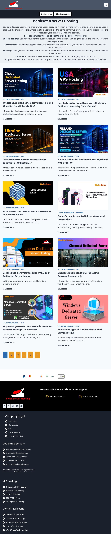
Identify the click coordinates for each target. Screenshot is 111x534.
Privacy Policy (14, 432)
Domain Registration (15, 514)
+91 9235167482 (90, 396)
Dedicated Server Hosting (13, 99)
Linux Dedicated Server (15, 460)
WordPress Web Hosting (17, 530)
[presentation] (28, 82)
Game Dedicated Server (16, 457)
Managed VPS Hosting (15, 501)
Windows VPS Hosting (15, 490)
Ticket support (64, 14)
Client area (47, 14)
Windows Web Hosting (16, 522)
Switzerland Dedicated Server (18, 449)
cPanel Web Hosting (15, 518)
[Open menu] (106, 5)
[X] (9, 406)
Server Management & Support (70, 213)
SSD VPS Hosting (13, 498)
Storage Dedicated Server (17, 453)
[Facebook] (4, 406)
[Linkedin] (17, 406)
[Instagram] (13, 406)
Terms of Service (15, 436)
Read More (8, 119)
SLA (9, 428)
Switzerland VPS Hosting (16, 487)
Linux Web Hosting (14, 526)
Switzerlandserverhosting (12, 470)
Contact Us (13, 425)
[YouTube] (21, 406)
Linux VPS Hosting (13, 494)
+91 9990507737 (58, 396)
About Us (12, 421)
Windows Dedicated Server (17, 464)
